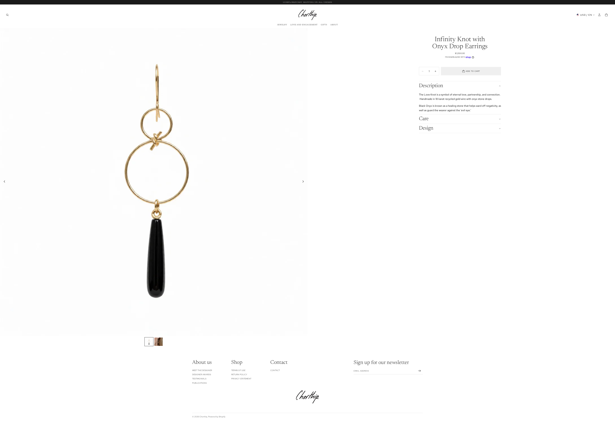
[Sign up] (419, 370)
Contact (275, 370)
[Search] (7, 14)
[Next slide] (304, 182)
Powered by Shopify (216, 416)
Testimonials (199, 378)
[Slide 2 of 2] (158, 342)
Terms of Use (238, 370)
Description (431, 85)
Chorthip (203, 416)
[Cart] (606, 14)
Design (426, 128)
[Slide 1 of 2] (149, 342)
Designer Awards (201, 374)
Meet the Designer (202, 370)
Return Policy (239, 374)
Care (424, 118)
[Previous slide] (3, 182)
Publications (199, 383)
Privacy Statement (241, 378)
